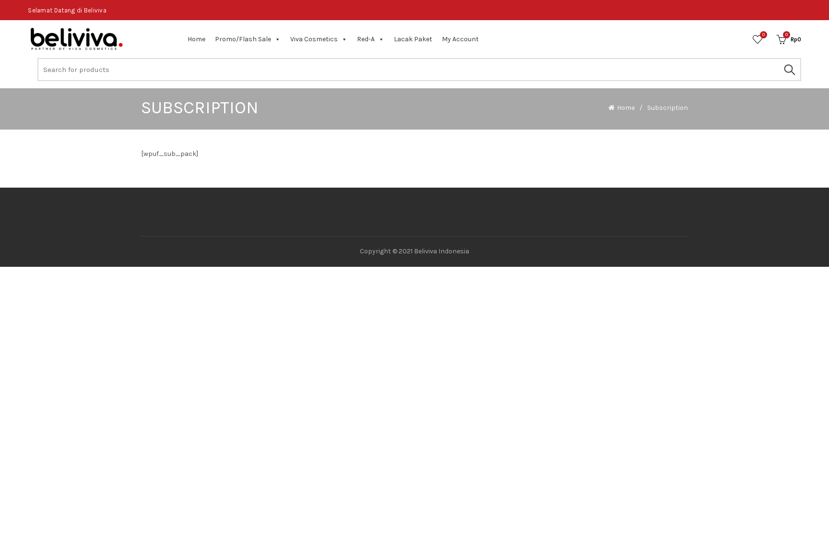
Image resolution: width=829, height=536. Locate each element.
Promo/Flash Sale (243, 39)
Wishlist (763, 34)
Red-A (366, 39)
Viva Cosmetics (314, 39)
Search (789, 69)
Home (196, 39)
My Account (460, 39)
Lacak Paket (413, 39)
